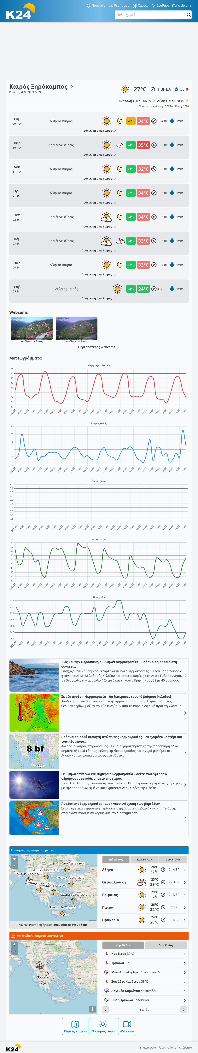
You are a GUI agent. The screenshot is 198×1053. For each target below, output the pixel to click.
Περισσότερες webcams (97, 347)
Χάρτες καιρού (75, 1031)
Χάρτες (142, 5)
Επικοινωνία (148, 1047)
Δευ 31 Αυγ (173, 859)
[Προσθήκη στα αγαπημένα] (71, 86)
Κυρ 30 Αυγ (144, 859)
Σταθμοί (162, 5)
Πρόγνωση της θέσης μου (110, 5)
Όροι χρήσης (167, 1047)
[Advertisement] (99, 51)
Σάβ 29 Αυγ (115, 859)
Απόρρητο (185, 1047)
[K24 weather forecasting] (20, 11)
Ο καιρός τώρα (103, 1031)
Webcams (184, 5)
